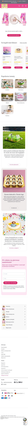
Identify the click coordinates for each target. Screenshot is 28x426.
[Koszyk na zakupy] (22, 6)
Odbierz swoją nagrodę (5, 356)
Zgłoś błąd (3, 354)
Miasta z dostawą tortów (6, 350)
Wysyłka (2, 349)
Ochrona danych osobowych (6, 370)
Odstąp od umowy (4, 375)
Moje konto (3, 357)
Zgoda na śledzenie (5, 373)
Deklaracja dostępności (5, 371)
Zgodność (3, 364)
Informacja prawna (4, 366)
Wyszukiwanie (4, 347)
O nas (2, 352)
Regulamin (3, 363)
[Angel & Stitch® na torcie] (7, 55)
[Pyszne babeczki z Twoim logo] (14, 181)
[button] (2, 418)
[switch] (25, 424)
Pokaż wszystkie (23, 42)
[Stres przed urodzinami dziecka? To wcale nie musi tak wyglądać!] (14, 137)
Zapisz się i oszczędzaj (10, 282)
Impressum (3, 368)
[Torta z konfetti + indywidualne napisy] (18, 55)
